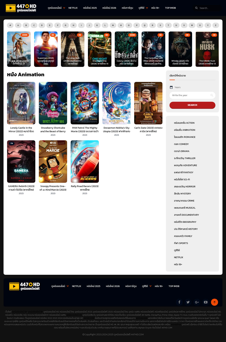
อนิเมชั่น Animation (184, 130)
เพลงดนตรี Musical (184, 208)
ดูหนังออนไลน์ (54, 8)
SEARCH (192, 105)
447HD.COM (89, 318)
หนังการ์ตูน (127, 8)
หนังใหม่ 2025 (90, 8)
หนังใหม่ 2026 (109, 8)
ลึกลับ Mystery (182, 194)
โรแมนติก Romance (184, 137)
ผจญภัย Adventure (185, 165)
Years (177, 87)
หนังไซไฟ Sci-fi (182, 179)
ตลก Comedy (181, 144)
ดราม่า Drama (181, 151)
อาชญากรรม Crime (184, 201)
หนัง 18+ (155, 8)
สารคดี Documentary (186, 215)
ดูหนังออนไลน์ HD (74, 315)
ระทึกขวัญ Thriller (184, 158)
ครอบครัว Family (183, 236)
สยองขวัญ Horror (184, 186)
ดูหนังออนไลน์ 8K (19, 311)
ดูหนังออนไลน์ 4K (35, 311)
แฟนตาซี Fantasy (183, 172)
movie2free (176, 324)
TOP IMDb (170, 8)
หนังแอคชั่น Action (184, 123)
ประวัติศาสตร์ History (186, 229)
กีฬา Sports (181, 243)
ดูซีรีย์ (141, 8)
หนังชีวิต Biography (185, 222)
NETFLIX (73, 8)
